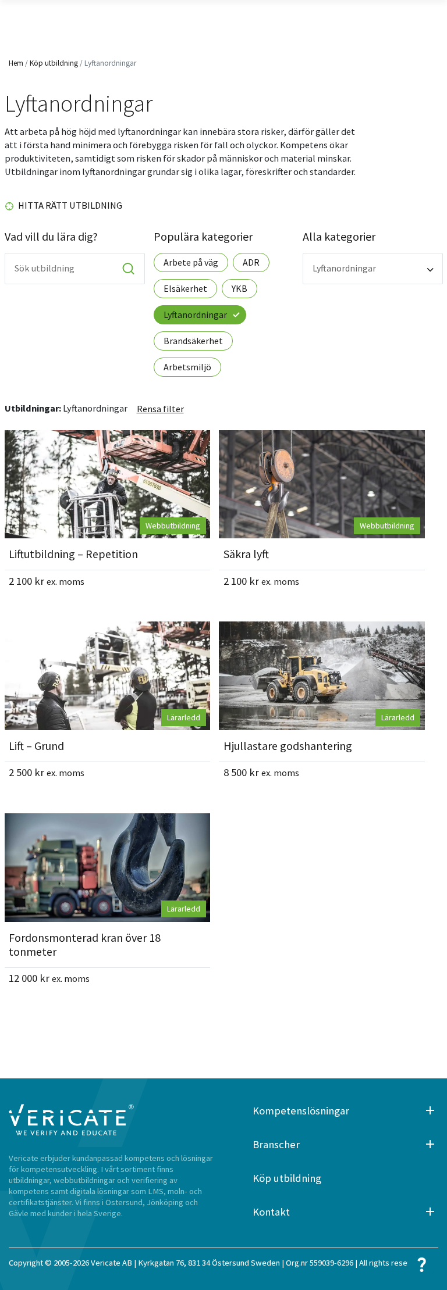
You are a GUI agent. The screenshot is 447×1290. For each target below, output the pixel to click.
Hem (16, 63)
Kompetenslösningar (301, 1110)
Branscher (276, 1144)
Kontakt (271, 1211)
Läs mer (107, 484)
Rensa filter (160, 408)
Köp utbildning (54, 63)
